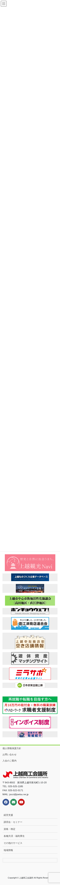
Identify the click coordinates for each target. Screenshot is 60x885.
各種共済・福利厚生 (14, 836)
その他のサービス (13, 843)
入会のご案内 (9, 760)
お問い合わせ (9, 754)
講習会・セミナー (13, 822)
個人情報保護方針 (11, 748)
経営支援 (8, 815)
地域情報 (8, 850)
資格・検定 (9, 829)
